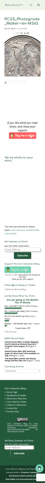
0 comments (22, 28)
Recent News (17, 338)
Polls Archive (11, 331)
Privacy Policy (12, 411)
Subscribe (22, 255)
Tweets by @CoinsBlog (15, 289)
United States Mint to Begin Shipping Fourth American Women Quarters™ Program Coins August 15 (21, 344)
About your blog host (16, 398)
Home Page (11, 392)
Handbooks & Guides (16, 395)
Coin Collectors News (16, 401)
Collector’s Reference (16, 405)
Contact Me (11, 408)
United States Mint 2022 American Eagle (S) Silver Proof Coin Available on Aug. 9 (22, 353)
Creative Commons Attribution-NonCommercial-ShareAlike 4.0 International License (22, 428)
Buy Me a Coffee (11, 275)
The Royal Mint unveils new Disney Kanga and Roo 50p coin (20, 359)
